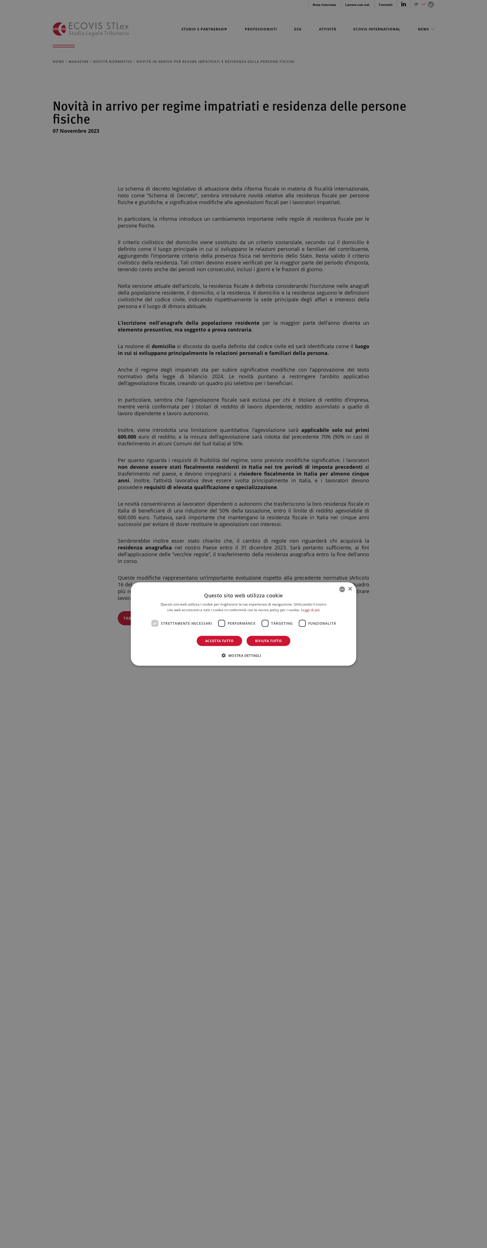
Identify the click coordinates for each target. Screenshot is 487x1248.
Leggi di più (310, 609)
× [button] (350, 589)
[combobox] (342, 589)
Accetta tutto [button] (219, 641)
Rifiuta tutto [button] (268, 641)
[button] (243, 655)
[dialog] (243, 624)
